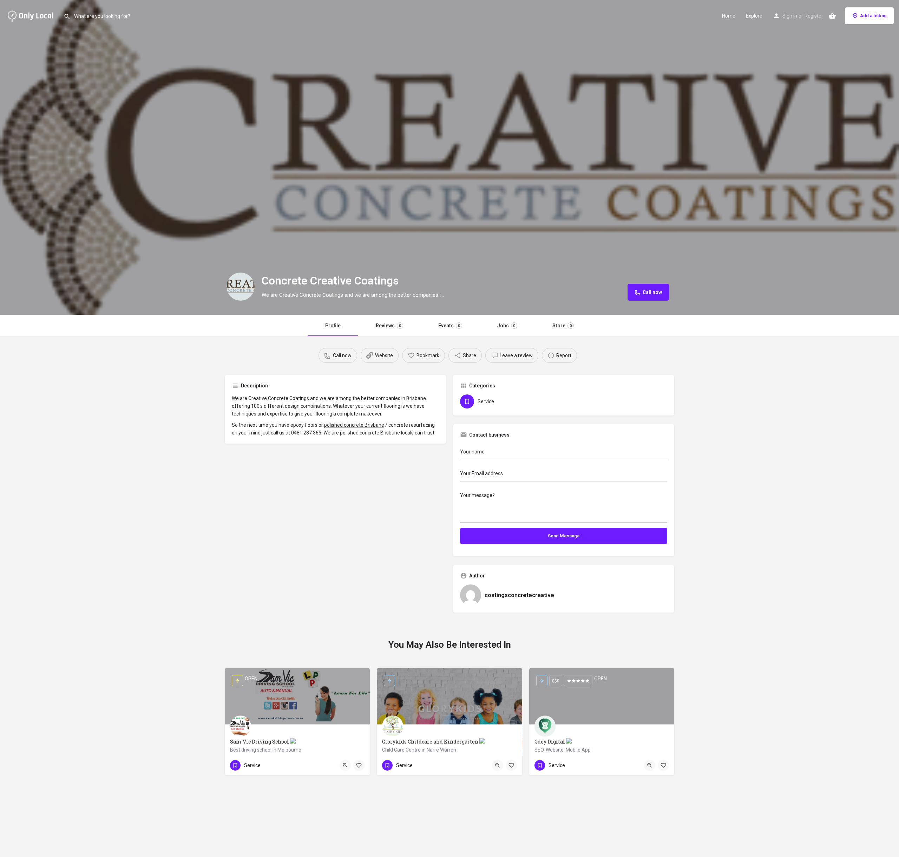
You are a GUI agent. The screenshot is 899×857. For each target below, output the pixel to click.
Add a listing (873, 15)
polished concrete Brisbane (354, 425)
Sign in (789, 16)
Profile (333, 325)
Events (449, 325)
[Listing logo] (241, 287)
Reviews (388, 325)
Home (728, 16)
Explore (754, 16)
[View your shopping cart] (832, 16)
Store (562, 325)
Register (814, 16)
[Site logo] (31, 15)
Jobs (506, 325)
